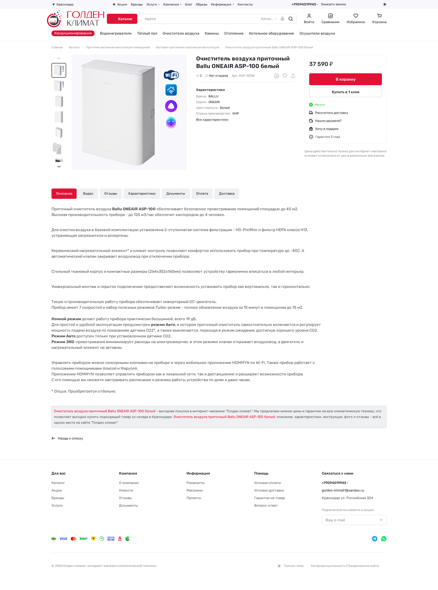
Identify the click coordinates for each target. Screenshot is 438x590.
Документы (175, 193)
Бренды (57, 498)
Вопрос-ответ (266, 505)
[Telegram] (374, 538)
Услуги (56, 505)
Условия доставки (269, 490)
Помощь (261, 473)
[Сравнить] (276, 76)
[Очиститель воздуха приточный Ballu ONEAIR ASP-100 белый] (129, 112)
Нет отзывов (218, 76)
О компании (128, 483)
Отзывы (110, 193)
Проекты (194, 498)
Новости (126, 490)
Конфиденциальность (328, 566)
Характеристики (141, 193)
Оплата (202, 193)
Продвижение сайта (363, 566)
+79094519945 (304, 4)
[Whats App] (384, 538)
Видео (88, 193)
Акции (56, 490)
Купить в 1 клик (346, 92)
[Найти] (291, 19)
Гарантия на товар (269, 498)
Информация (198, 473)
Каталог (58, 483)
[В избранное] (285, 76)
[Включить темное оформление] (385, 4)
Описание (64, 193)
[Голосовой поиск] (282, 18)
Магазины (195, 490)
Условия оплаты (267, 483)
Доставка (227, 193)
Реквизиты (196, 483)
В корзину (346, 79)
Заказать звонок (333, 4)
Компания (128, 473)
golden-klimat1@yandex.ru (343, 490)
